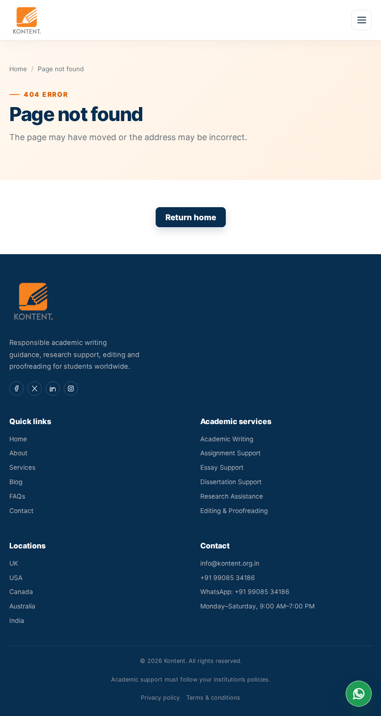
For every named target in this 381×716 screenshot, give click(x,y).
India (16, 620)
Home (18, 69)
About (18, 453)
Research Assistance (231, 496)
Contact (21, 510)
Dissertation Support (231, 482)
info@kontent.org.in (229, 563)
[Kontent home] (27, 20)
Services (22, 467)
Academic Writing (226, 439)
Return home (190, 217)
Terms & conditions (213, 697)
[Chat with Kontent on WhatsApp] (359, 694)
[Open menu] (361, 20)
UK (13, 563)
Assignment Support (230, 453)
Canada (21, 591)
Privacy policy (160, 697)
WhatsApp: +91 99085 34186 (244, 591)
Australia (22, 606)
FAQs (17, 496)
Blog (15, 482)
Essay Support (221, 467)
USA (15, 577)
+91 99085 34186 (227, 577)
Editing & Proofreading (234, 510)
